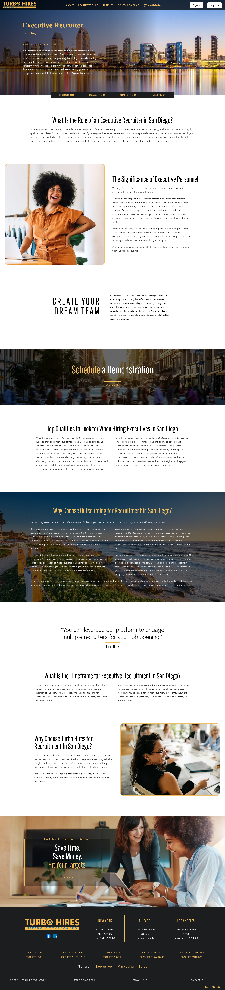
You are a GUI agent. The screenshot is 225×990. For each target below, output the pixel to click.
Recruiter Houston (152, 952)
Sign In (197, 5)
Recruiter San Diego (191, 957)
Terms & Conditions (84, 980)
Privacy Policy (140, 980)
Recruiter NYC (33, 957)
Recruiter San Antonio (152, 957)
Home (25, 45)
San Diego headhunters (127, 558)
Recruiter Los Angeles (192, 952)
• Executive (58, 45)
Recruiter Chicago (73, 952)
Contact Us (112, 385)
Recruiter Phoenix (112, 957)
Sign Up (214, 5)
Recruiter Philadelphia (73, 957)
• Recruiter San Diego (40, 45)
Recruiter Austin (33, 952)
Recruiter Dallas (112, 952)
